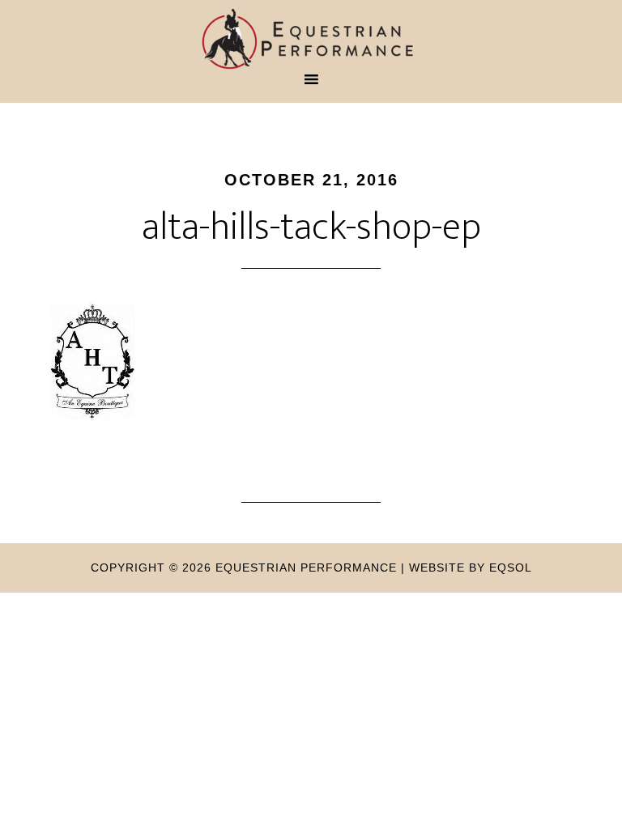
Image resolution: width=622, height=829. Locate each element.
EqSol (510, 567)
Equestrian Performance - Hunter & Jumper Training (310, 39)
